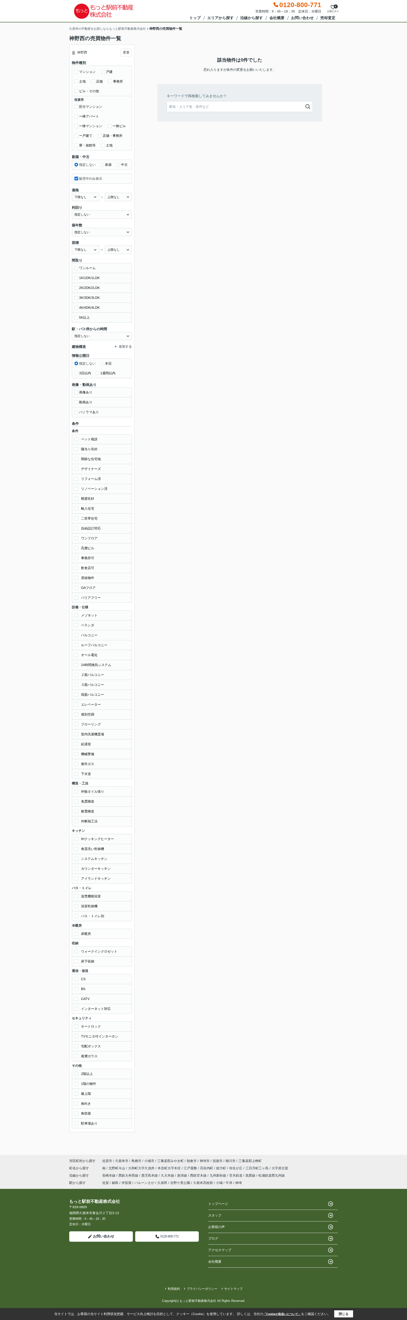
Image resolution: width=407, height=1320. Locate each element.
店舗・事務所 (112, 135)
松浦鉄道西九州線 (271, 1175)
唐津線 (182, 1175)
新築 (108, 165)
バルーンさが (144, 1183)
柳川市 (231, 1161)
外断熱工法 (89, 821)
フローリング (91, 724)
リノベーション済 (94, 489)
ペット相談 (89, 439)
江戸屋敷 (191, 1168)
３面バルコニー (92, 685)
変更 (126, 52)
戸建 (109, 72)
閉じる (344, 1314)
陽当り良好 (89, 449)
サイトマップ (233, 1289)
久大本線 (168, 1175)
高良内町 (207, 1168)
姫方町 (221, 1168)
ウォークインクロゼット (99, 951)
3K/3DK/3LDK (89, 298)
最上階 (86, 1093)
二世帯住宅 (89, 518)
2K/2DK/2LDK (89, 288)
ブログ (213, 1238)
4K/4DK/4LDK (89, 307)
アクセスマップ (219, 1250)
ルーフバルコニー (94, 645)
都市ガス (87, 764)
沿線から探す (251, 18)
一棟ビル (119, 126)
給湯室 (86, 744)
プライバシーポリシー (202, 1289)
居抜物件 (87, 578)
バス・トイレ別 (92, 916)
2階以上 (87, 1074)
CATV (85, 999)
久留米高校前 (203, 1183)
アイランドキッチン (96, 878)
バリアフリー (91, 598)
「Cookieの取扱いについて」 (282, 1314)
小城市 (149, 1161)
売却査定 (327, 18)
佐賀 (105, 1183)
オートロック (91, 1026)
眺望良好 (87, 498)
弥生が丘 (236, 1168)
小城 (219, 1183)
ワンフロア (89, 538)
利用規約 (174, 1289)
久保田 (162, 1183)
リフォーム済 (91, 479)
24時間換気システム (96, 665)
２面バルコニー (92, 675)
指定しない (87, 165)
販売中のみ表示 (90, 178)
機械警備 (87, 754)
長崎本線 (109, 1175)
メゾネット (89, 615)
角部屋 (86, 1113)
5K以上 (84, 317)
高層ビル (87, 548)
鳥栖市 (136, 1161)
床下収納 (87, 961)
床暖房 (86, 934)
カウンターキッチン (96, 868)
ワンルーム (87, 268)
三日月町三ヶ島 (257, 1168)
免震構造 (87, 801)
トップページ (218, 1204)
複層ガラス (89, 1056)
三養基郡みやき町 (170, 1161)
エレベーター (91, 704)
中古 (124, 165)
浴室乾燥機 (89, 906)
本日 (108, 363)
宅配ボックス (91, 1046)
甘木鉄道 (236, 1175)
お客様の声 (216, 1227)
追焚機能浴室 (91, 896)
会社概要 (277, 18)
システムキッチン (94, 859)
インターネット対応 (96, 1009)
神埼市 (205, 1161)
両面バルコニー (92, 694)
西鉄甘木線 (199, 1175)
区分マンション (90, 106)
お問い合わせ (302, 18)
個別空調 (87, 714)
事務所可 (87, 558)
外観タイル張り (92, 791)
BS (83, 989)
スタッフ (214, 1215)
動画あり (85, 402)
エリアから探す (220, 18)
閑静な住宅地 (91, 459)
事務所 (118, 81)
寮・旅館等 (87, 145)
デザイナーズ (91, 469)
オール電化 (89, 655)
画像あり (85, 392)
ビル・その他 (89, 91)
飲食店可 (87, 568)
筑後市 (218, 1161)
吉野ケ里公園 (180, 1183)
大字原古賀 (280, 1168)
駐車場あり (89, 1123)
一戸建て (85, 135)
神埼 (238, 1183)
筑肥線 (250, 1175)
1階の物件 (88, 1084)
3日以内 (85, 373)
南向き (86, 1103)
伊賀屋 (126, 1183)
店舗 (99, 81)
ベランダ (87, 625)
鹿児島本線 (150, 1175)
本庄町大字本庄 (170, 1168)
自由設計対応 (91, 528)
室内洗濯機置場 (92, 734)
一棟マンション (90, 126)
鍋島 (115, 1183)
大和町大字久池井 (141, 1168)
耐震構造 (87, 811)
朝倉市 (192, 1161)
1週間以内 (107, 373)
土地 (82, 81)
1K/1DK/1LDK (89, 278)
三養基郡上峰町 (250, 1161)
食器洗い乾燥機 (92, 849)
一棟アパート (89, 116)
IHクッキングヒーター (97, 839)
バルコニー (89, 635)
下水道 (86, 774)
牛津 (229, 1183)
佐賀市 (107, 1161)
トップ (195, 18)
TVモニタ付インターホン (99, 1036)
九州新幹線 (218, 1175)
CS (83, 979)
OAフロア (88, 588)
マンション (87, 72)
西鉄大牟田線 (128, 1175)
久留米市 (121, 1161)
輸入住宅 (87, 508)
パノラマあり (89, 412)
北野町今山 (117, 1168)
